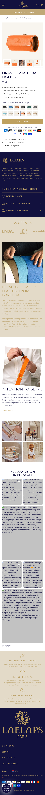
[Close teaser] (11, 784)
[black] (4, 107)
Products (10, 18)
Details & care (14, 196)
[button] (6, 788)
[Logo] (22, 4)
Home (4, 18)
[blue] (10, 107)
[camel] (16, 107)
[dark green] (29, 107)
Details (17, 160)
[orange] (23, 113)
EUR (16, 771)
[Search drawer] (37, 4)
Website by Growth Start (35, 775)
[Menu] (3, 4)
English (4, 771)
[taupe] (35, 113)
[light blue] (4, 113)
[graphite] (23, 107)
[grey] (35, 107)
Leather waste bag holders (21, 189)
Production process (18, 203)
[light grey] (10, 113)
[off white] (16, 113)
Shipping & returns (17, 210)
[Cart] (42, 4)
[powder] (29, 113)
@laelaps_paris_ (7, 646)
